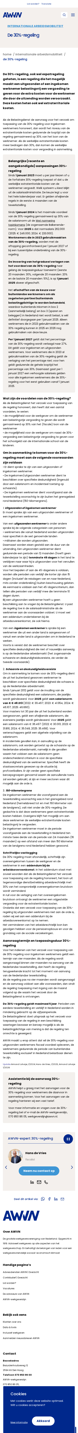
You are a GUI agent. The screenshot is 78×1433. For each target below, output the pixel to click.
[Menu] (73, 15)
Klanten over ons (12, 1321)
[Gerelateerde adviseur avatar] (15, 1156)
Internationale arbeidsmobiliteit (35, 26)
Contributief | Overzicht (15, 1277)
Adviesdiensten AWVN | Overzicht (21, 1272)
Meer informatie (19, 1422)
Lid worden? (33, 3)
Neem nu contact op (39, 1171)
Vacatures (9, 1288)
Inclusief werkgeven (13, 1332)
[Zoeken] (64, 15)
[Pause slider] (68, 1139)
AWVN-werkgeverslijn (14, 1299)
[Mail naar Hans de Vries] (39, 1182)
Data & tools (10, 1327)
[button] (6, 1167)
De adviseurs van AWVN (16, 1293)
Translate (46, 3)
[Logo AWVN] (12, 15)
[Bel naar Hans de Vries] (46, 1182)
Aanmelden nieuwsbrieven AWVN (21, 1338)
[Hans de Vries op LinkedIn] (32, 1182)
